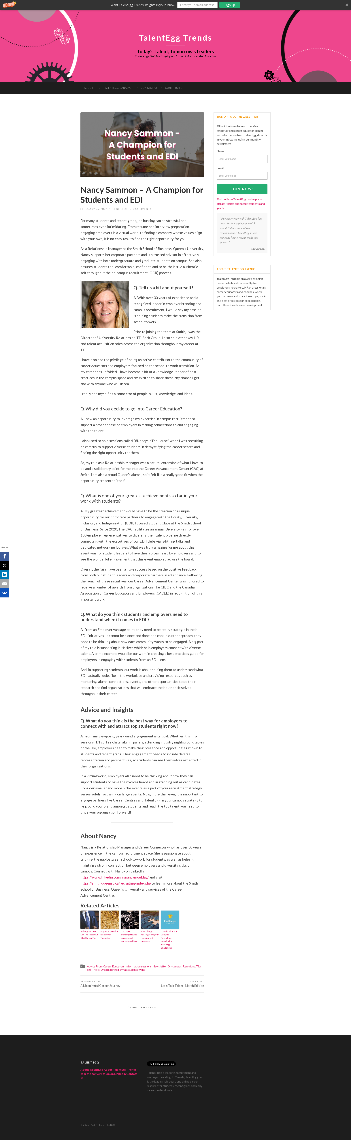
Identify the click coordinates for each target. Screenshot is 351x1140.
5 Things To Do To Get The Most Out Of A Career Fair (89, 934)
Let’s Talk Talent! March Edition (182, 984)
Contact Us (149, 87)
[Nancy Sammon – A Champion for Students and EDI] (142, 144)
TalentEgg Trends (175, 37)
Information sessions (139, 966)
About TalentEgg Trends (120, 1069)
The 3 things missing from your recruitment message (150, 936)
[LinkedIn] (4, 574)
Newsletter (160, 966)
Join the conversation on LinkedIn (103, 1073)
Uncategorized (110, 969)
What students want (132, 969)
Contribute (173, 87)
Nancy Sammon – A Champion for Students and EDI (141, 195)
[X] (4, 565)
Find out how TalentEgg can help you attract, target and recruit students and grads (241, 203)
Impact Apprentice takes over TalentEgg (109, 934)
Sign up (230, 5)
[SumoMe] (4, 592)
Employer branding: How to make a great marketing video (129, 936)
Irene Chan (120, 208)
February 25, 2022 (93, 208)
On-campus (175, 966)
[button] (175, 5)
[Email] (4, 583)
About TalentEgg (91, 1069)
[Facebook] (4, 556)
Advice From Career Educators (105, 966)
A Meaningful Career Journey (100, 984)
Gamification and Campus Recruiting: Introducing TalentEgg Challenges (169, 939)
